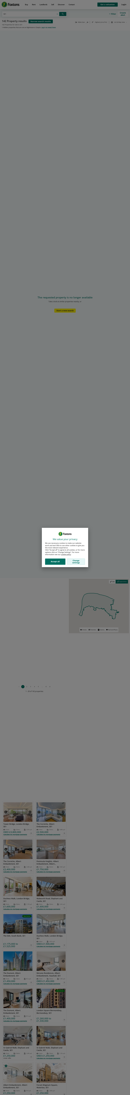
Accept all (55, 561)
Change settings (76, 561)
